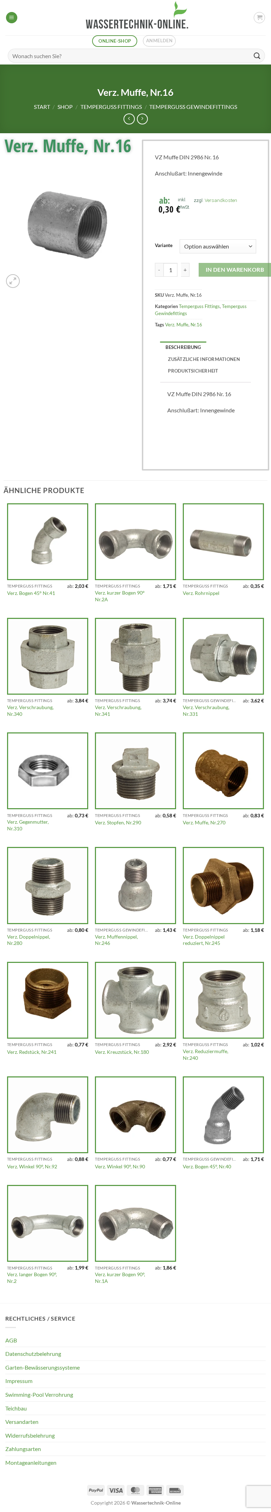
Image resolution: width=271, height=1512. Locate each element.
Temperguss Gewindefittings (193, 106)
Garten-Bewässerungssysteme (42, 1367)
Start (42, 106)
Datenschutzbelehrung (33, 1353)
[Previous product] (142, 118)
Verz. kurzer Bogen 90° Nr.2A (120, 596)
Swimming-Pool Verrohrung (39, 1394)
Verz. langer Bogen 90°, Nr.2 (32, 1277)
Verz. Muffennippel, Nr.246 (116, 940)
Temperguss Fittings (111, 106)
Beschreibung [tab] (183, 347)
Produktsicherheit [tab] (193, 371)
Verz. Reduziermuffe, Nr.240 (205, 1054)
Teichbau (16, 1408)
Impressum (18, 1380)
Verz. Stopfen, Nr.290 (118, 822)
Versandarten (21, 1421)
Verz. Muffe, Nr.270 (204, 822)
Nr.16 (196, 324)
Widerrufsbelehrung (30, 1435)
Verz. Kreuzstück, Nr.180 (122, 1052)
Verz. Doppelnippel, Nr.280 (28, 940)
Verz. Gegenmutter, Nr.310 (28, 825)
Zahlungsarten (23, 1448)
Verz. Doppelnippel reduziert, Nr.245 (204, 940)
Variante (164, 245)
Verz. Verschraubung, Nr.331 (206, 710)
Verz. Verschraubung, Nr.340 (30, 710)
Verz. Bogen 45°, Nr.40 (207, 1166)
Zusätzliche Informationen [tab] (204, 359)
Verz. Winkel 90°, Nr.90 (120, 1166)
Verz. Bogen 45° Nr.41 (31, 593)
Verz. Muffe (176, 324)
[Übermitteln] (257, 55)
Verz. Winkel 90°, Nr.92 (32, 1166)
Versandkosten (221, 200)
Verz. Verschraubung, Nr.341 (118, 710)
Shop (65, 106)
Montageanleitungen (30, 1462)
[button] (11, 18)
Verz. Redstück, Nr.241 (31, 1052)
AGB (11, 1340)
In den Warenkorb (235, 269)
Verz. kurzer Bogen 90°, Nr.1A (120, 1277)
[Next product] (129, 118)
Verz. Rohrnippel (201, 593)
